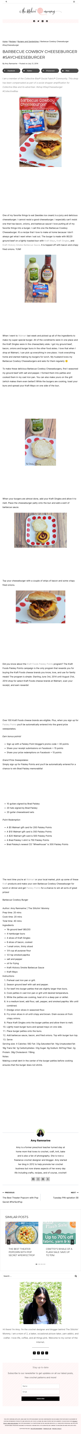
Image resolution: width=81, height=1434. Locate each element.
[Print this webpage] (3, 721)
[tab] (36, 1264)
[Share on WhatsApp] (3, 730)
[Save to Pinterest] (3, 713)
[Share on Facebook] (3, 704)
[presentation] (21, 1233)
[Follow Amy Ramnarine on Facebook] (33, 1179)
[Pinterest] (47, 21)
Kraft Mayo (49, 240)
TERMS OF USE (47, 1428)
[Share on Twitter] (3, 708)
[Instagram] (43, 21)
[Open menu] (74, 1)
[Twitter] (38, 21)
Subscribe (40, 1399)
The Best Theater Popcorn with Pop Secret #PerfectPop (20, 1197)
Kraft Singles (63, 240)
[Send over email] (3, 717)
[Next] (72, 1242)
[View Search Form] (6, 1)
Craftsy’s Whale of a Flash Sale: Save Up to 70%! (59, 1252)
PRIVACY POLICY (56, 1428)
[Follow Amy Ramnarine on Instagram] (38, 1179)
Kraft (5, 883)
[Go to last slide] (8, 1242)
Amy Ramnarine (11, 63)
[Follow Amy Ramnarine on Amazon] (48, 1179)
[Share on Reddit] (3, 725)
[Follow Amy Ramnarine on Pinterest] (43, 1179)
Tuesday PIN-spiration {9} (65, 1195)
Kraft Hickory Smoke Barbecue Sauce (21, 245)
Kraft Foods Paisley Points (40, 664)
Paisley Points (9, 724)
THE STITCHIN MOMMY (36, 1428)
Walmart (22, 335)
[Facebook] (34, 21)
